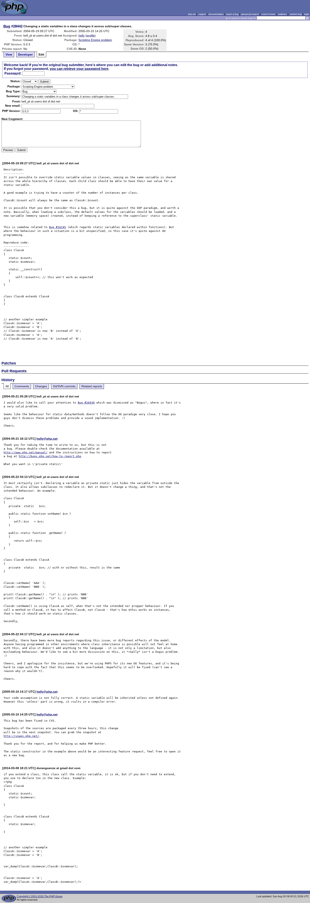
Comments (22, 386)
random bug (296, 14)
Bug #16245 (57, 227)
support (202, 14)
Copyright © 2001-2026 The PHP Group (39, 896)
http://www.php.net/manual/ (25, 452)
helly (81, 35)
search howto (268, 14)
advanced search (250, 14)
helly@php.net (47, 438)
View (8, 54)
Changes (41, 386)
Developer (25, 54)
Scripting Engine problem (95, 40)
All (7, 386)
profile (90, 35)
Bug (6, 26)
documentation (216, 14)
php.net (192, 14)
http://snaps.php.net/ (21, 736)
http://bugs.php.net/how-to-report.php (50, 456)
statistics (282, 14)
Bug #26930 (86, 402)
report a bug (232, 14)
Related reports (91, 386)
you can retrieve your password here (79, 69)
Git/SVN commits (64, 386)
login (306, 14)
